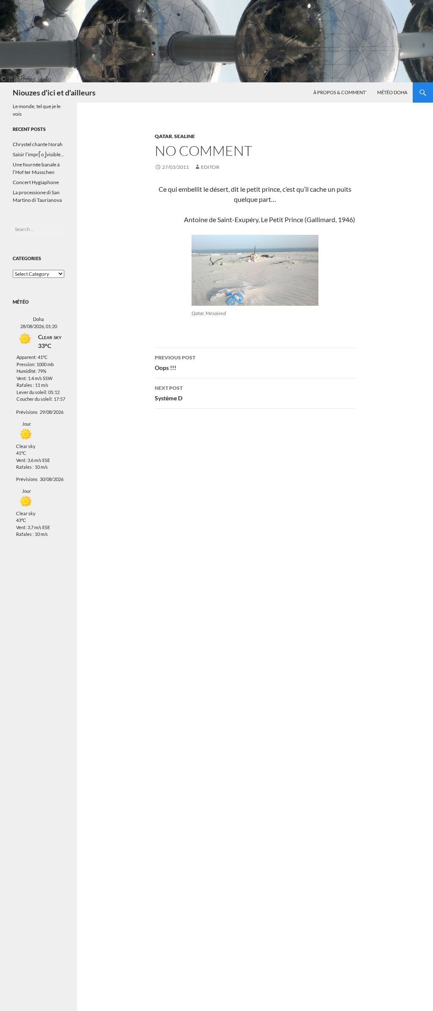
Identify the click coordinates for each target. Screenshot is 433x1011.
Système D (169, 393)
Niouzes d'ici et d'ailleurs (54, 92)
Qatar (163, 136)
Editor (210, 167)
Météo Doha (392, 92)
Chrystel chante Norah (38, 144)
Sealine (184, 136)
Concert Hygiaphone (36, 182)
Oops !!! (175, 362)
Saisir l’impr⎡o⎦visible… (38, 154)
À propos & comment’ (339, 92)
